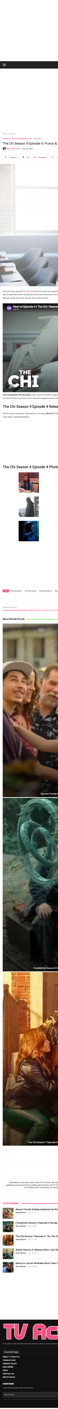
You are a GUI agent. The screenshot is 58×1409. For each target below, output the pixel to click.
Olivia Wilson (15, 148)
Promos (12, 134)
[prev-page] (4, 1151)
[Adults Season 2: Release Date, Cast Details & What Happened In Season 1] (8, 1253)
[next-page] (8, 1151)
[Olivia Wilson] (5, 148)
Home (5, 134)
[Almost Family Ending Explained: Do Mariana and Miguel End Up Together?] (8, 1213)
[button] (4, 65)
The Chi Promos (30, 591)
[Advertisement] (29, 99)
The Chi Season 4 (45, 591)
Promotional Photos (22, 139)
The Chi (37, 139)
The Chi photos (16, 591)
